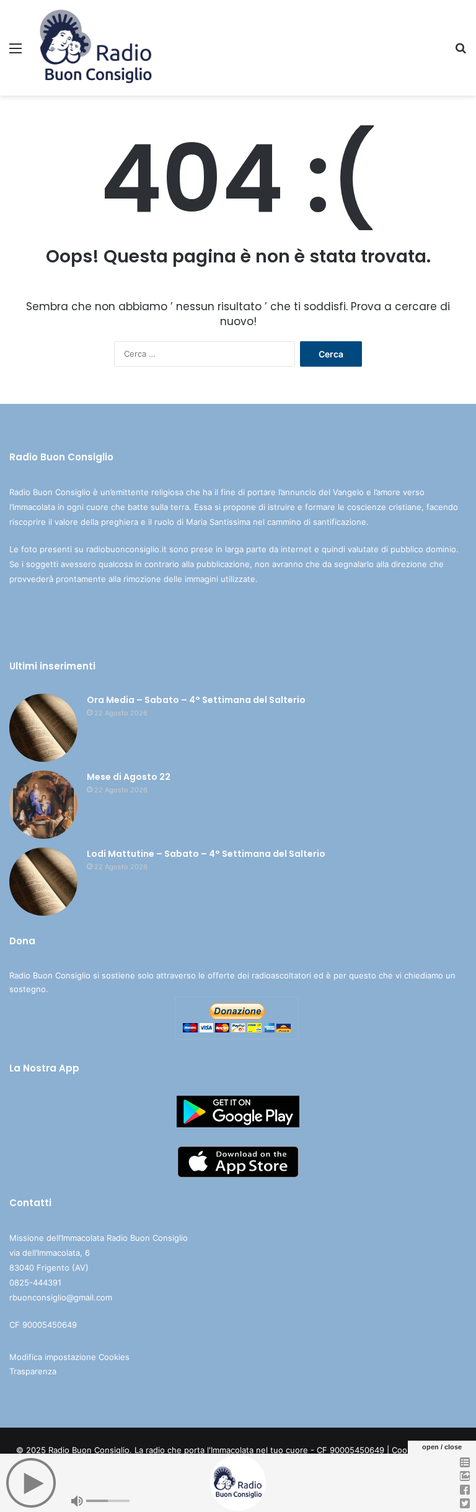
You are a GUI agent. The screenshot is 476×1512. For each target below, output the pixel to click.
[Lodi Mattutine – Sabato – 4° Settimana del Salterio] (43, 882)
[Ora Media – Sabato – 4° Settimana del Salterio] (43, 728)
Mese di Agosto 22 (128, 777)
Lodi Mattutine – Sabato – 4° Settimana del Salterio (206, 854)
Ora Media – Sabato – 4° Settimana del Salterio (196, 700)
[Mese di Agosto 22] (43, 805)
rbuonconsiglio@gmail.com (60, 1297)
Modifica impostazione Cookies (69, 1357)
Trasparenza (32, 1371)
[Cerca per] (460, 52)
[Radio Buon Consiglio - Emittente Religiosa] (97, 48)
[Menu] (15, 52)
